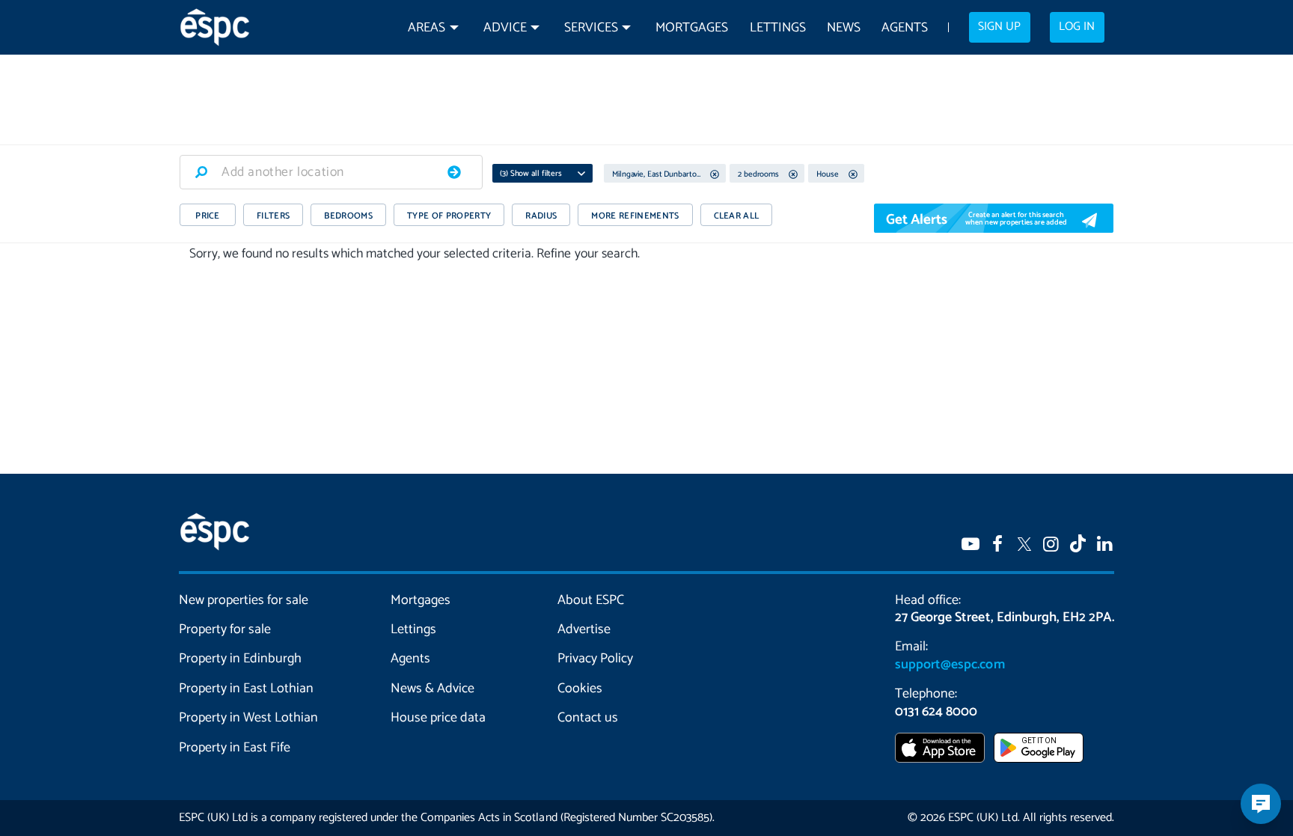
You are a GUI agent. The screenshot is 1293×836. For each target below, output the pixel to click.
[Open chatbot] (1261, 804)
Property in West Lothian (249, 718)
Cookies (579, 688)
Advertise (584, 629)
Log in (1077, 27)
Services (591, 28)
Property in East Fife (234, 747)
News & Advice (432, 688)
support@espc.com (949, 664)
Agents (904, 28)
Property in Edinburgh (240, 658)
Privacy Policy (595, 658)
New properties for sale (244, 600)
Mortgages (691, 28)
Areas (426, 28)
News (844, 28)
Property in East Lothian (246, 688)
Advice (505, 28)
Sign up (999, 27)
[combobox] (331, 172)
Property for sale (225, 629)
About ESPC (590, 600)
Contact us (587, 718)
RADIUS (541, 216)
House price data (438, 718)
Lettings (778, 28)
